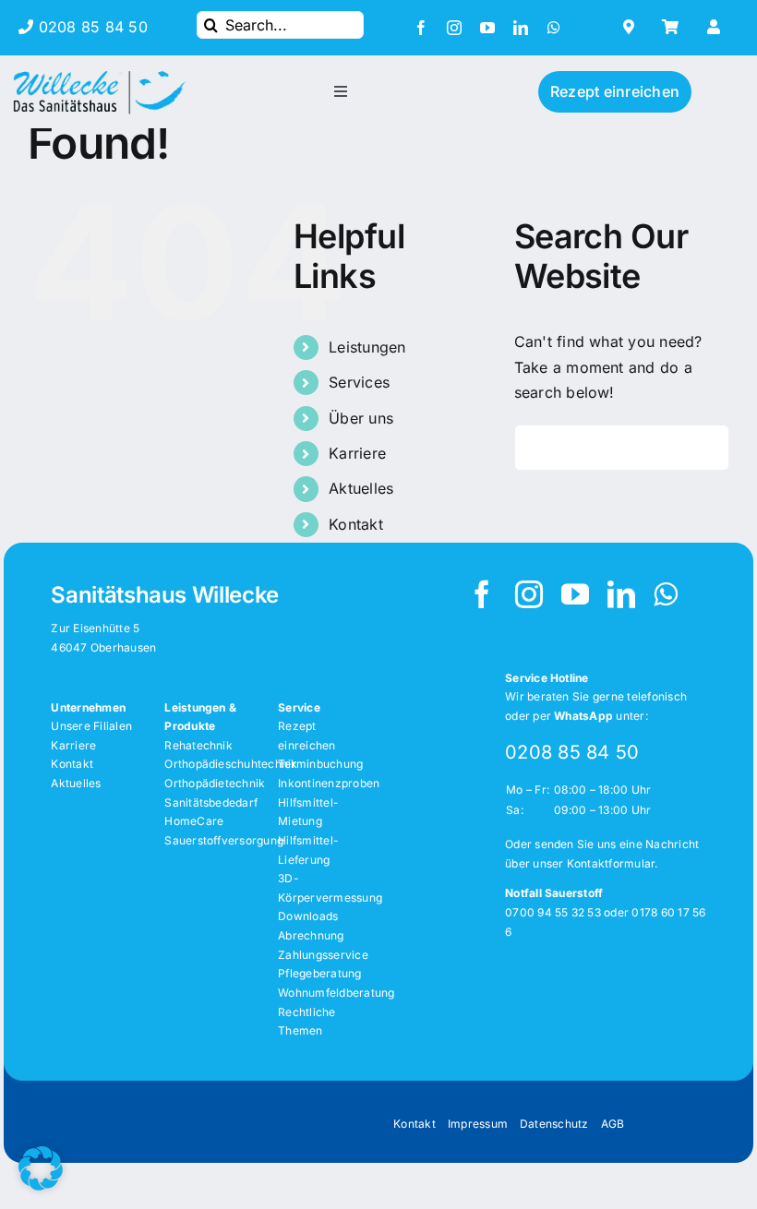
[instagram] (454, 27)
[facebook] (421, 27)
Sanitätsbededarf (211, 802)
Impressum (478, 1124)
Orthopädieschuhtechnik (230, 764)
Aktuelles (361, 488)
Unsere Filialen (91, 726)
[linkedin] (520, 27)
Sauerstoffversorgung (223, 840)
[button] (40, 1168)
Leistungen (367, 347)
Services (359, 382)
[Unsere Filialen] (633, 27)
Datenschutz (554, 1124)
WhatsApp (583, 716)
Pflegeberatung (319, 973)
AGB (613, 1124)
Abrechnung (310, 935)
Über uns (361, 418)
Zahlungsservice (323, 955)
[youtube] (487, 27)
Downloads (308, 916)
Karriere (357, 453)
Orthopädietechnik (214, 783)
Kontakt (356, 524)
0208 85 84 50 (93, 27)
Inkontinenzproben (328, 783)
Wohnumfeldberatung (336, 993)
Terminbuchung (320, 764)
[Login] (716, 27)
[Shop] (675, 27)
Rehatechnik (198, 745)
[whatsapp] (553, 27)
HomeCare (193, 821)
